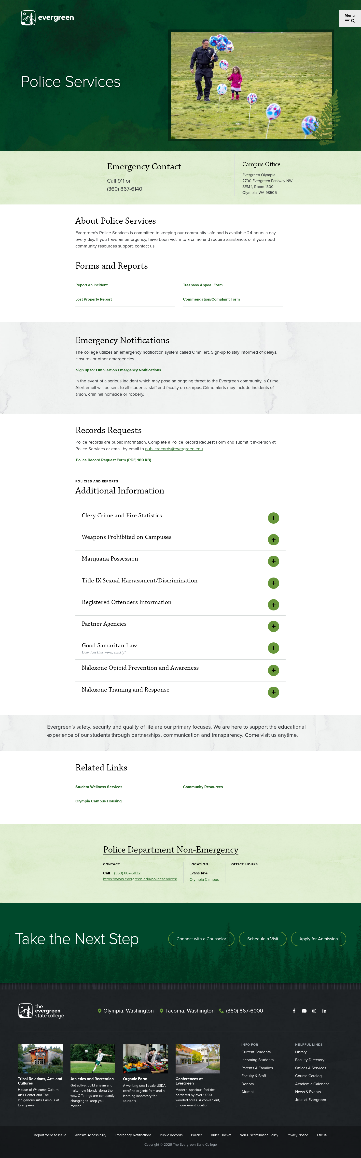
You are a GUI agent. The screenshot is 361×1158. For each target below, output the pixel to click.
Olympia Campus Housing (98, 801)
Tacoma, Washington (190, 1011)
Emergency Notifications (133, 1135)
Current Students (256, 1052)
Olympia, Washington (128, 1011)
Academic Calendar (312, 1084)
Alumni (247, 1092)
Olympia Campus (204, 879)
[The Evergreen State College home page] (50, 1012)
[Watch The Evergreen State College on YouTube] (304, 1011)
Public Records (171, 1135)
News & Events (308, 1092)
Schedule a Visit (262, 939)
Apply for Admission (318, 939)
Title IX (322, 1135)
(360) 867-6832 (127, 873)
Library (301, 1052)
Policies (197, 1135)
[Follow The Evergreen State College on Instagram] (314, 1011)
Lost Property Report (93, 299)
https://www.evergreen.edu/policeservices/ (140, 879)
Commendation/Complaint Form (211, 299)
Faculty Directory (309, 1060)
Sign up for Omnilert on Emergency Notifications (118, 370)
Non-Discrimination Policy (259, 1135)
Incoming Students (257, 1060)
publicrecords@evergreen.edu (174, 449)
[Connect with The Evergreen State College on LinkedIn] (324, 1011)
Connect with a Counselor (201, 939)
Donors (247, 1084)
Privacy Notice (297, 1135)
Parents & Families (257, 1068)
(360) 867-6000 (244, 1011)
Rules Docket (221, 1135)
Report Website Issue (50, 1135)
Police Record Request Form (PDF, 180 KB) (113, 460)
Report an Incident (91, 285)
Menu (350, 15)
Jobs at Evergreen (310, 1099)
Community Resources (203, 787)
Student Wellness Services (98, 787)
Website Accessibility (90, 1135)
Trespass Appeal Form (203, 285)
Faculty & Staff (253, 1076)
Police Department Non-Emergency (170, 849)
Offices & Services (310, 1068)
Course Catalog (308, 1076)
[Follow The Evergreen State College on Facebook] (294, 1011)
